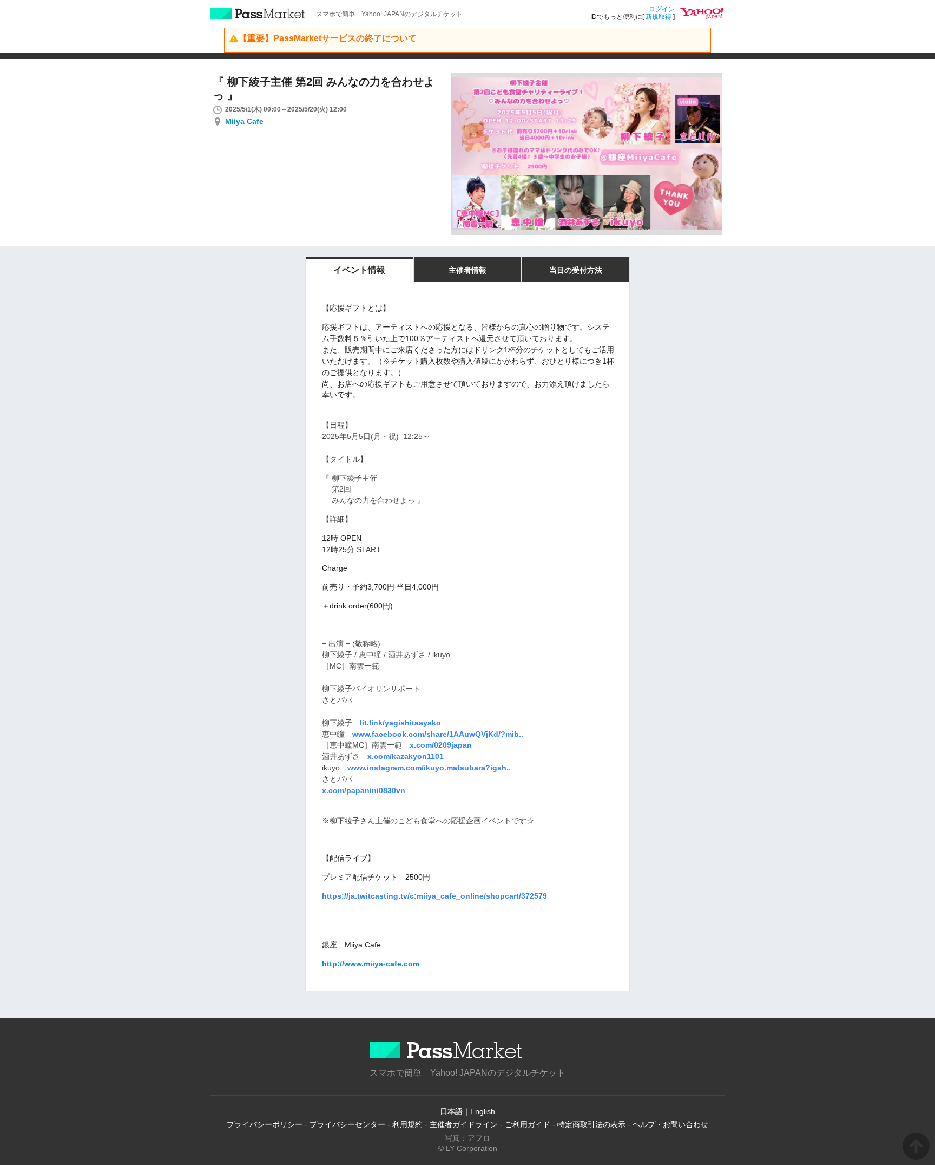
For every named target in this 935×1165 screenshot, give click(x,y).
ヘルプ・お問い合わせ (670, 1124)
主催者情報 (467, 270)
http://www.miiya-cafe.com (370, 963)
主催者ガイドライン (464, 1124)
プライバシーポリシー (264, 1124)
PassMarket (257, 13)
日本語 (451, 1111)
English (482, 1111)
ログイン (662, 9)
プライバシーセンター (347, 1124)
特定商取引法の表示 (591, 1124)
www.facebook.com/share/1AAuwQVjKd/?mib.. (437, 734)
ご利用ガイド (527, 1124)
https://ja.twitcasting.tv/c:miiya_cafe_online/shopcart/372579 (434, 896)
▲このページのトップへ (916, 1146)
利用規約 (407, 1124)
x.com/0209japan (441, 745)
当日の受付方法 (575, 270)
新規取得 (658, 17)
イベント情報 (359, 269)
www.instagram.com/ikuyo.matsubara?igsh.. (429, 767)
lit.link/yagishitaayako (400, 722)
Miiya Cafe (244, 121)
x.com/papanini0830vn (363, 790)
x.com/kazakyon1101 (405, 756)
